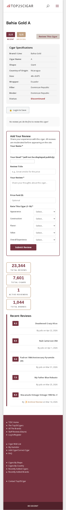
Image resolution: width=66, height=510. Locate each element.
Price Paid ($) (16, 195)
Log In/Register (14, 435)
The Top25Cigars (15, 425)
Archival (21, 39)
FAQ (10, 453)
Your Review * (17, 177)
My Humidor (13, 447)
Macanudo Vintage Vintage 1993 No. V (39, 394)
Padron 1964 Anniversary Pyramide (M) (37, 359)
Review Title (16, 166)
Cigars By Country (16, 465)
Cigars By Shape (15, 462)
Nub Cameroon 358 (48, 340)
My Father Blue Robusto (46, 377)
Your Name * (16, 146)
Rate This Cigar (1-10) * (21, 206)
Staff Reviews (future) (17, 431)
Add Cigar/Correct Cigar (18, 450)
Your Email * (32, 157)
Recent (10, 39)
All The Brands (14, 428)
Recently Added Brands (18, 472)
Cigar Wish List (14, 444)
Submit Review (23, 247)
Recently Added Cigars (18, 469)
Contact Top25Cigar (17, 481)
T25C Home (13, 422)
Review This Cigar (48, 36)
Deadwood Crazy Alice (46, 323)
